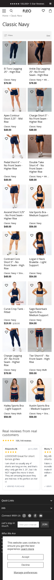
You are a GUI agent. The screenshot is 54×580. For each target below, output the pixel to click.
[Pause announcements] (50, 3)
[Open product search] (11, 11)
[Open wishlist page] (43, 11)
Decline (25, 565)
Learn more (27, 549)
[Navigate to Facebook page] (35, 516)
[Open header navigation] (4, 11)
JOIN (44, 524)
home (5, 16)
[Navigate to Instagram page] (24, 516)
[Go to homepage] (27, 11)
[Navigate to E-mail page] (41, 516)
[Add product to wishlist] (6, 45)
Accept (25, 557)
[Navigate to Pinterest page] (29, 516)
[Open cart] (50, 11)
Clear (48, 35)
